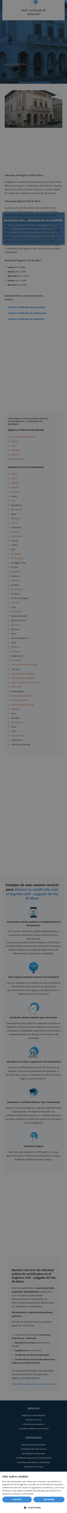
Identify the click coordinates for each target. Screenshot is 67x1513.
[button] (33, 1507)
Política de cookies (42, 1493)
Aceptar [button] (17, 1499)
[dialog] (33, 1492)
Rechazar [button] (49, 1499)
